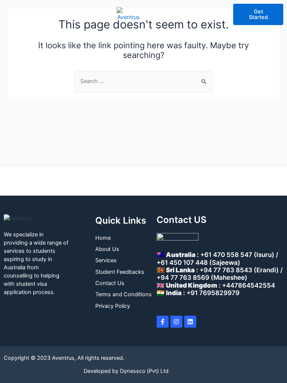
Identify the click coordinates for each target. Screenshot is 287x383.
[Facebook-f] (163, 322)
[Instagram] (176, 322)
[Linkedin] (190, 322)
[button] (14, 14)
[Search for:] (143, 81)
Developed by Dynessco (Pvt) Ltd (126, 371)
